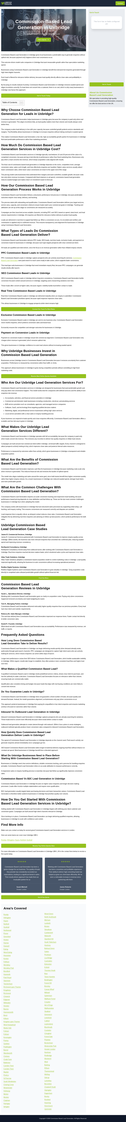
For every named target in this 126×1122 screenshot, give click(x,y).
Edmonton (48, 964)
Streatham (48, 929)
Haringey (7, 1103)
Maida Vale (7, 1028)
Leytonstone (48, 1024)
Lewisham (48, 1018)
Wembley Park (9, 968)
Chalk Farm (8, 1059)
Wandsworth (8, 1053)
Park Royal (7, 977)
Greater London (49, 1049)
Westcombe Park (50, 1046)
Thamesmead (49, 1071)
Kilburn (6, 1018)
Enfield (46, 967)
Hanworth (7, 974)
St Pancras (7, 1078)
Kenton (6, 958)
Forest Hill (48, 983)
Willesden (7, 1003)
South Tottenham (50, 942)
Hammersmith (8, 1012)
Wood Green (48, 914)
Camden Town (9, 1066)
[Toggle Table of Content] (20, 102)
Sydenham (48, 996)
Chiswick (7, 996)
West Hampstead (10, 1025)
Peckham (47, 955)
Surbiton (6, 1044)
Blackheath (48, 1027)
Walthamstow (49, 1008)
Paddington (8, 1047)
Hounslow (7, 955)
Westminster (8, 1088)
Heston (6, 940)
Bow (46, 973)
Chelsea (6, 1056)
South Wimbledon (10, 1081)
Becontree (48, 1084)
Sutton (46, 951)
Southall (29, 840)
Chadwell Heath (50, 1087)
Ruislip (3, 840)
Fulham (6, 1031)
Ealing (6, 949)
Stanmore (7, 981)
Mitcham (47, 920)
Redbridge (48, 1055)
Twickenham (8, 984)
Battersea (7, 1062)
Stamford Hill (48, 939)
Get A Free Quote (43, 897)
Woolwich (47, 1058)
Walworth (47, 936)
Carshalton (48, 961)
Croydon (47, 1002)
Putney (6, 1040)
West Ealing (8, 952)
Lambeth (47, 923)
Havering (47, 1103)
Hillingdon (10, 840)
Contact (120, 3)
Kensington (8, 1037)
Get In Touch (106, 84)
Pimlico (6, 1075)
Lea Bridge (48, 958)
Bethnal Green (49, 948)
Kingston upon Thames (12, 1021)
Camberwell (48, 933)
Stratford (47, 1011)
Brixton (46, 926)
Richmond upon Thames (12, 987)
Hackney (47, 945)
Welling (47, 1074)
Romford (47, 1099)
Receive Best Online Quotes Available (43, 376)
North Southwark (50, 917)
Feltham (6, 962)
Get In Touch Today (43, 95)
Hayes (17, 840)
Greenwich (48, 1014)
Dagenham (48, 1093)
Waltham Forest (49, 999)
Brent (5, 1015)
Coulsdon (47, 1030)
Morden (6, 1097)
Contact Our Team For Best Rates (43, 309)
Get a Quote (42, 39)
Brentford (7, 971)
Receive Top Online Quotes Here (44, 846)
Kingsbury (7, 990)
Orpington (47, 1090)
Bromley (47, 986)
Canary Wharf (49, 989)
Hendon (6, 1006)
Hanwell (6, 946)
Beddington (48, 980)
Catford (47, 1021)
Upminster (48, 1109)
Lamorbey (47, 1081)
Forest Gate (48, 1036)
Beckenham (48, 1043)
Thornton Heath (49, 970)
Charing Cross (9, 1084)
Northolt (23, 840)
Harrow (6, 943)
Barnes (6, 1009)
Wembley (7, 965)
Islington (6, 1107)
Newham (47, 1052)
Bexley (46, 1096)
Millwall (47, 992)
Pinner (6, 933)
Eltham (46, 1068)
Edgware (7, 999)
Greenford (7, 936)
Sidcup (46, 1077)
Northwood (7, 930)
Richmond (7, 993)
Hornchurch (48, 1106)
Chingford (47, 1033)
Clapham (7, 1100)
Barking (47, 1065)
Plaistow (47, 1040)
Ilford (46, 1062)
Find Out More (43, 578)
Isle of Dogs (48, 1005)
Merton (6, 1094)
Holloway (7, 1091)
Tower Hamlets (49, 977)
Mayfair (6, 1072)
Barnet (6, 1050)
